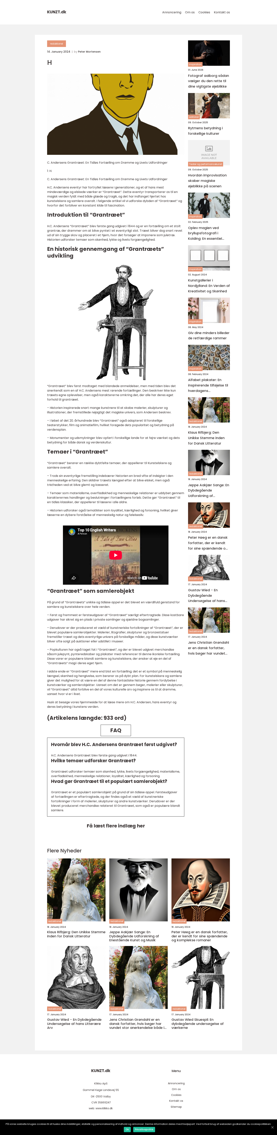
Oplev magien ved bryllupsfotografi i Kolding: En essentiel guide (205, 233)
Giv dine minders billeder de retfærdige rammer (209, 335)
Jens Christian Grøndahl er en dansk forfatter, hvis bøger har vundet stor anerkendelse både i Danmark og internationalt (208, 648)
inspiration (195, 64)
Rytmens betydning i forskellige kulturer (205, 131)
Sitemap (176, 1107)
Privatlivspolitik (144, 1129)
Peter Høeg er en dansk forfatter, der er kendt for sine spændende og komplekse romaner (208, 543)
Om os (190, 12)
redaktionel (56, 43)
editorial (194, 116)
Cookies (204, 12)
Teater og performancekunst (205, 164)
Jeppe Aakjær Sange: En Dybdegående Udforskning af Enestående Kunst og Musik (208, 490)
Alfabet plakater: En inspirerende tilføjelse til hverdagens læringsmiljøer (208, 385)
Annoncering (171, 12)
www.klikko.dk (104, 1108)
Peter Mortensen (89, 51)
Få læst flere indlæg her (116, 826)
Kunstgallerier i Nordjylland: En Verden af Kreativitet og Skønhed (209, 285)
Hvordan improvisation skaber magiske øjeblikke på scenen (207, 180)
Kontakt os (222, 12)
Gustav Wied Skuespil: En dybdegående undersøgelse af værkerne (197, 1024)
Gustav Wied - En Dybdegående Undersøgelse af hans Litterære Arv (206, 595)
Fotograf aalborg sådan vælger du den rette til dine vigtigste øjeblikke (208, 81)
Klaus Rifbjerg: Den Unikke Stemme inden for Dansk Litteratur (206, 438)
